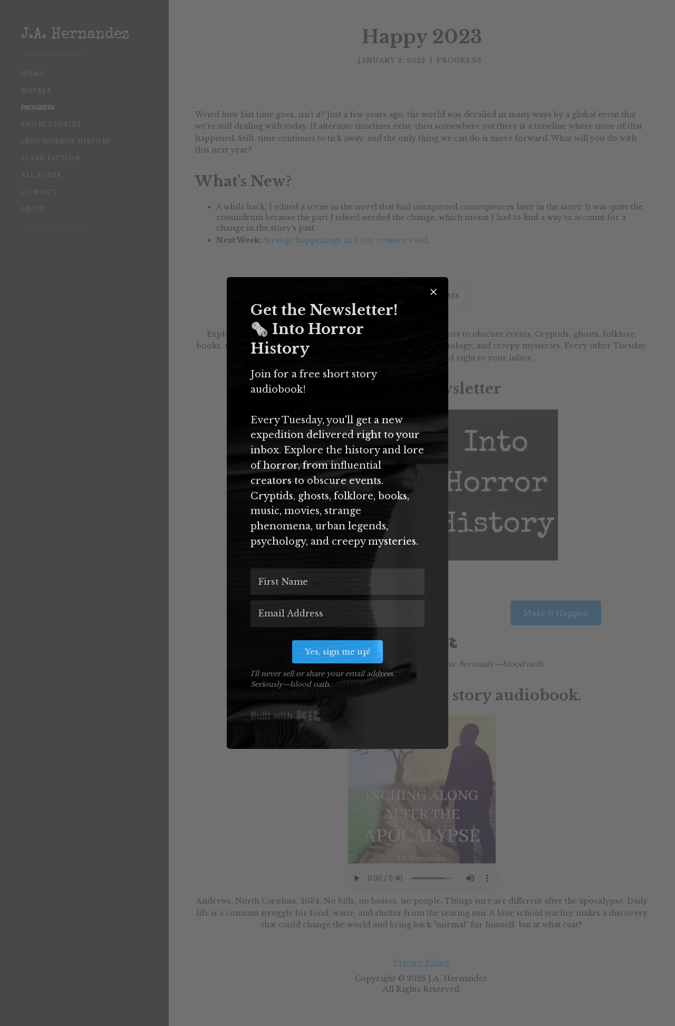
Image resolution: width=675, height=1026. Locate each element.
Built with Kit (285, 715)
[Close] (433, 291)
